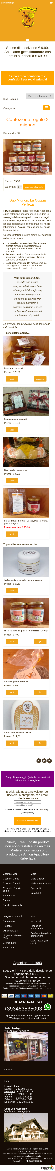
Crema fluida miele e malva (17, 732)
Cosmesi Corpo (11, 878)
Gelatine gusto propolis (16, 681)
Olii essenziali (10, 930)
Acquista (40, 379)
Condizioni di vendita (11, 1159)
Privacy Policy (18, 1161)
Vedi (12, 379)
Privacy (42, 810)
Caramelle (36, 893)
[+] (40, 641)
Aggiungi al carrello (34, 187)
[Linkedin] (44, 761)
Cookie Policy (46, 1159)
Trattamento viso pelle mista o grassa (23, 580)
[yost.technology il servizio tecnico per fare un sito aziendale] (47, 1169)
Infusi (33, 916)
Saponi (6, 900)
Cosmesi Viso (10, 874)
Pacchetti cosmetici (13, 905)
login (12, 3)
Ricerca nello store (38, 96)
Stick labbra (9, 947)
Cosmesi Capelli (11, 883)
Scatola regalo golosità (15, 419)
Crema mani (9, 943)
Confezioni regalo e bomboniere (41, 934)
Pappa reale (9, 921)
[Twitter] (49, 761)
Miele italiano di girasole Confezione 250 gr (25, 631)
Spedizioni (25, 1159)
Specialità (36, 888)
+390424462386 (25, 1002)
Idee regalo (36, 921)
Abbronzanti (9, 895)
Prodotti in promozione (37, 927)
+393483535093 (23, 1009)
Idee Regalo (10, 99)
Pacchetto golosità (13, 368)
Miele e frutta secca (41, 883)
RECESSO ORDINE (34, 1161)
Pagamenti (35, 1159)
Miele (33, 874)
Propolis (7, 926)
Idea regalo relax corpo (15, 470)
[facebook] (39, 761)
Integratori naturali (12, 916)
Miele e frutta (37, 878)
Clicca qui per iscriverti (27, 821)
